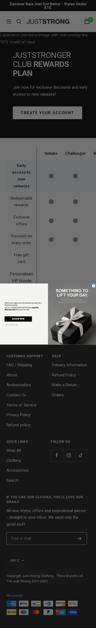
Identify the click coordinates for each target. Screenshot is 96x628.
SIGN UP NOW (18, 319)
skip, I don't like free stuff (12, 324)
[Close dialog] (93, 286)
